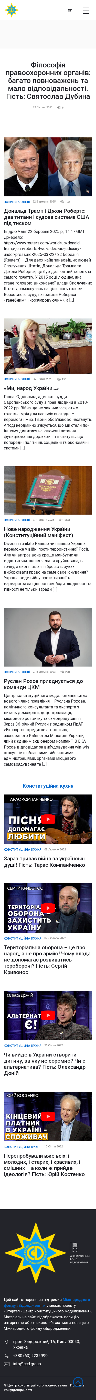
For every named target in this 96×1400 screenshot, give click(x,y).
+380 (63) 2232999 (30, 1355)
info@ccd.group (27, 1363)
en (70, 10)
